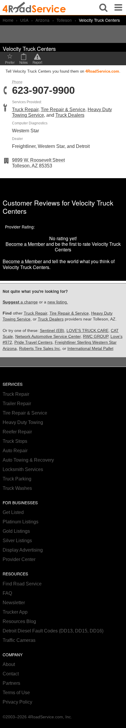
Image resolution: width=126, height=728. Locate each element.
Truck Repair (25, 109)
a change (20, 302)
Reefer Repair (17, 431)
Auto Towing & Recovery (28, 459)
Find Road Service (22, 583)
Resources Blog (19, 621)
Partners (11, 683)
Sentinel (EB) (52, 330)
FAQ (7, 593)
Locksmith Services (23, 469)
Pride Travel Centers (33, 342)
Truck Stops (15, 441)
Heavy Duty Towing (23, 422)
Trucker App (15, 612)
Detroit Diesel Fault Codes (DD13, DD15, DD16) (53, 630)
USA (24, 20)
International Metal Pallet (90, 348)
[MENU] (118, 7)
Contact (11, 673)
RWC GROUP (95, 336)
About (9, 664)
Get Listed (13, 512)
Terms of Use (16, 692)
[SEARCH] (103, 7)
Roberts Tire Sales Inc (39, 348)
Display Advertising (23, 549)
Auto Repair (15, 450)
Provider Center (19, 559)
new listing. (57, 302)
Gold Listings (16, 531)
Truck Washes (17, 488)
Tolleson (64, 20)
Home (8, 20)
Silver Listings (17, 540)
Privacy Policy (17, 701)
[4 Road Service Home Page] (34, 7)
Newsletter (14, 602)
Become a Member (25, 244)
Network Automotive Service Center (48, 336)
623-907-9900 (43, 90)
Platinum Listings (20, 521)
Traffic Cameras (19, 640)
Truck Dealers (69, 115)
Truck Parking (17, 478)
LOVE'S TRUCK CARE (87, 330)
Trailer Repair (17, 403)
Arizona (42, 20)
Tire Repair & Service (63, 109)
